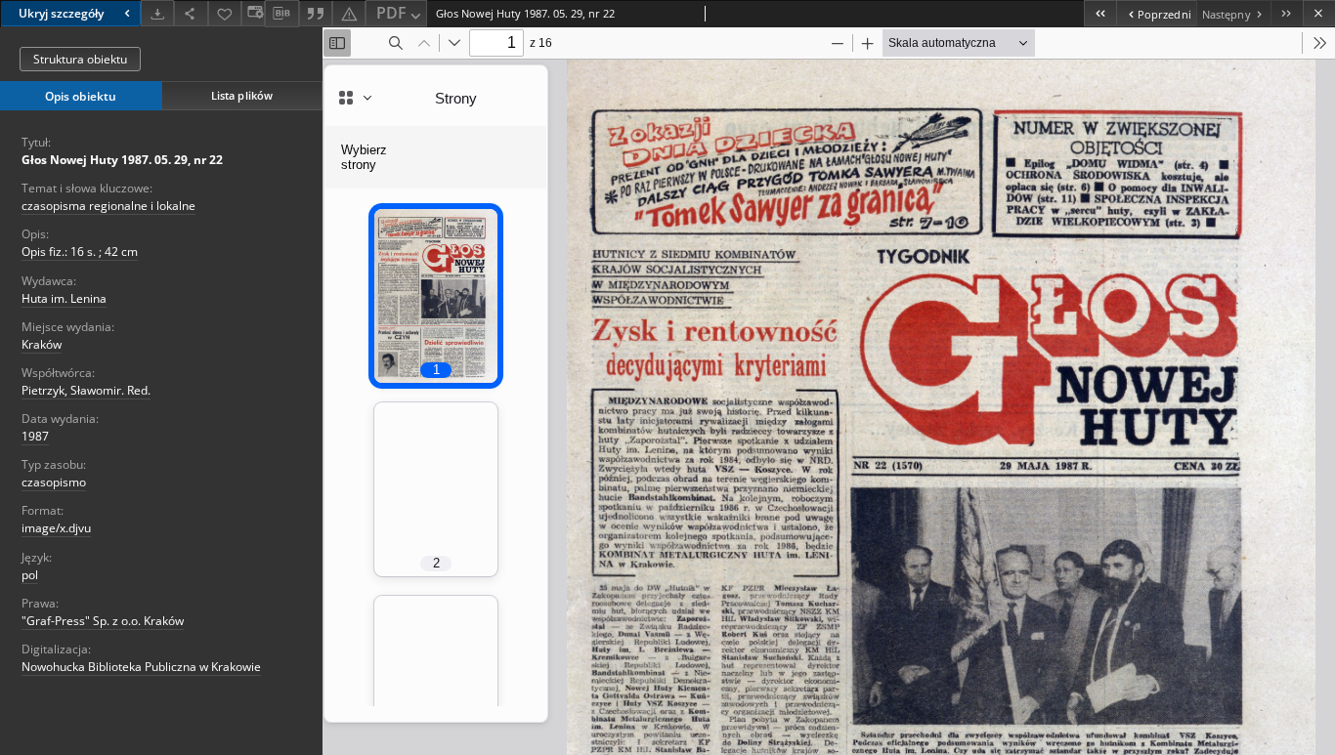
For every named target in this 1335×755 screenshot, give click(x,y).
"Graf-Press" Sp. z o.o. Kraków (103, 620)
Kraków (42, 344)
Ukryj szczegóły (61, 13)
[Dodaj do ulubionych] (224, 13)
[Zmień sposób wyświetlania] (253, 13)
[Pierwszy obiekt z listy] (1100, 13)
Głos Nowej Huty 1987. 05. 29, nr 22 (122, 159)
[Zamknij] (1319, 13)
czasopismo (54, 482)
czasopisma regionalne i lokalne (108, 205)
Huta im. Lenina (64, 298)
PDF (391, 12)
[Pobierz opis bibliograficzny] (281, 13)
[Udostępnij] (190, 13)
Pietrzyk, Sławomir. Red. (86, 390)
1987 (35, 436)
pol (30, 574)
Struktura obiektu (80, 59)
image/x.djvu (56, 528)
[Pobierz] (157, 13)
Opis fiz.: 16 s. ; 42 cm (80, 251)
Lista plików (242, 95)
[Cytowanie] (315, 13)
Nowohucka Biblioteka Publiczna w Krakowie (141, 666)
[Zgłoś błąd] (349, 13)
